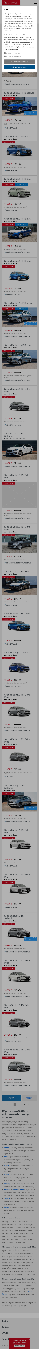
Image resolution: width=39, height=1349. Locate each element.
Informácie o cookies (13, 53)
